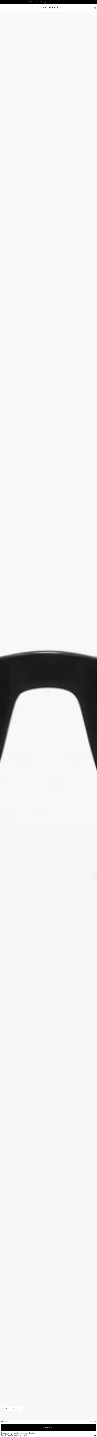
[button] (7, 8)
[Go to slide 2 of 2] (95, 1435)
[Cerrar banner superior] (95, 2)
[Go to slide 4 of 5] (91, 1411)
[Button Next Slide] (93, 718)
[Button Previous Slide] (4, 718)
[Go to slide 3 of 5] (90, 1411)
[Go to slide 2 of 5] (88, 1411)
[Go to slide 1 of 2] (94, 1435)
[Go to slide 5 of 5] (93, 1411)
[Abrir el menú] (3, 8)
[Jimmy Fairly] (48, 7)
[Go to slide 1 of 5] (87, 1411)
